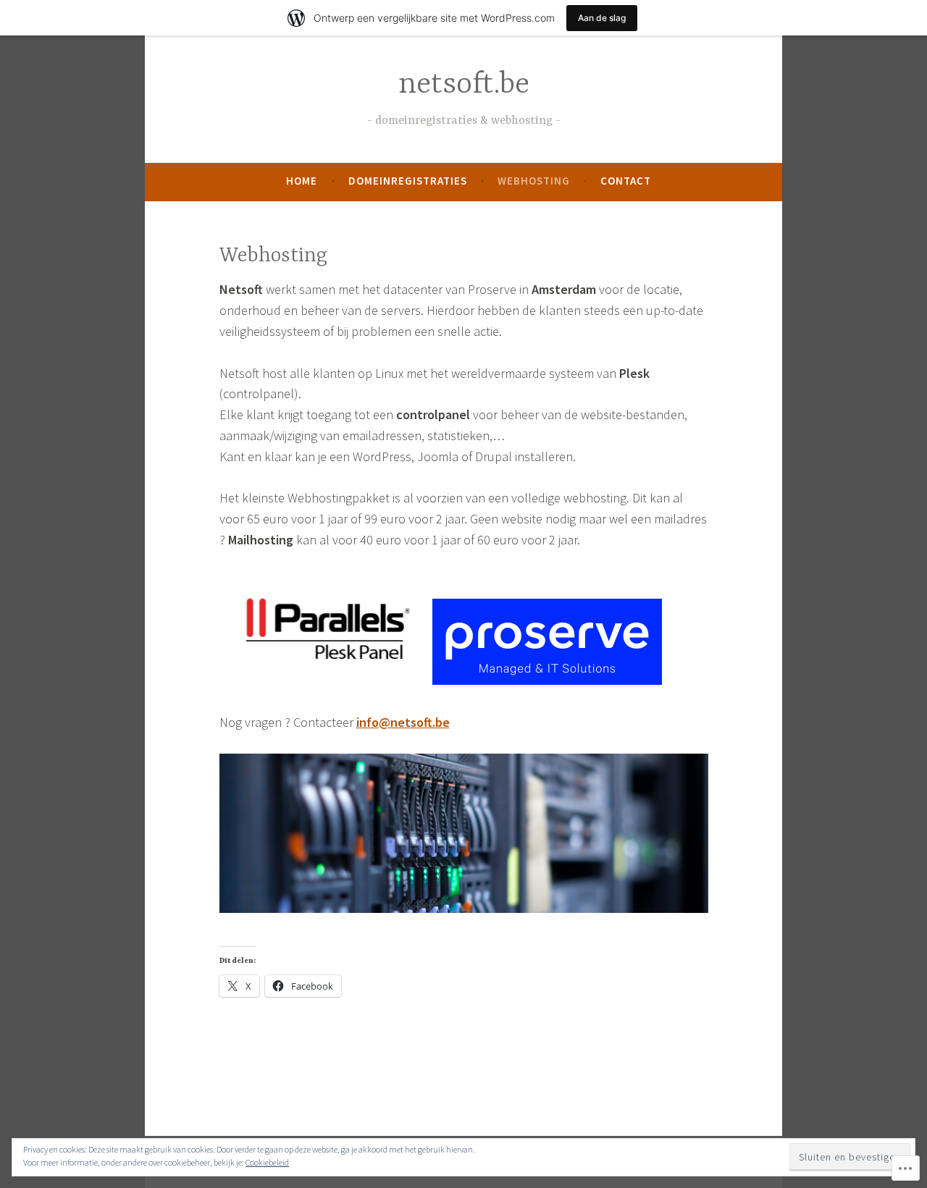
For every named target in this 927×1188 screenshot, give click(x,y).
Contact (625, 181)
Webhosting (534, 181)
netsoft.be (463, 85)
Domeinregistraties (407, 181)
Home (301, 181)
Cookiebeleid (267, 1162)
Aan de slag (602, 17)
